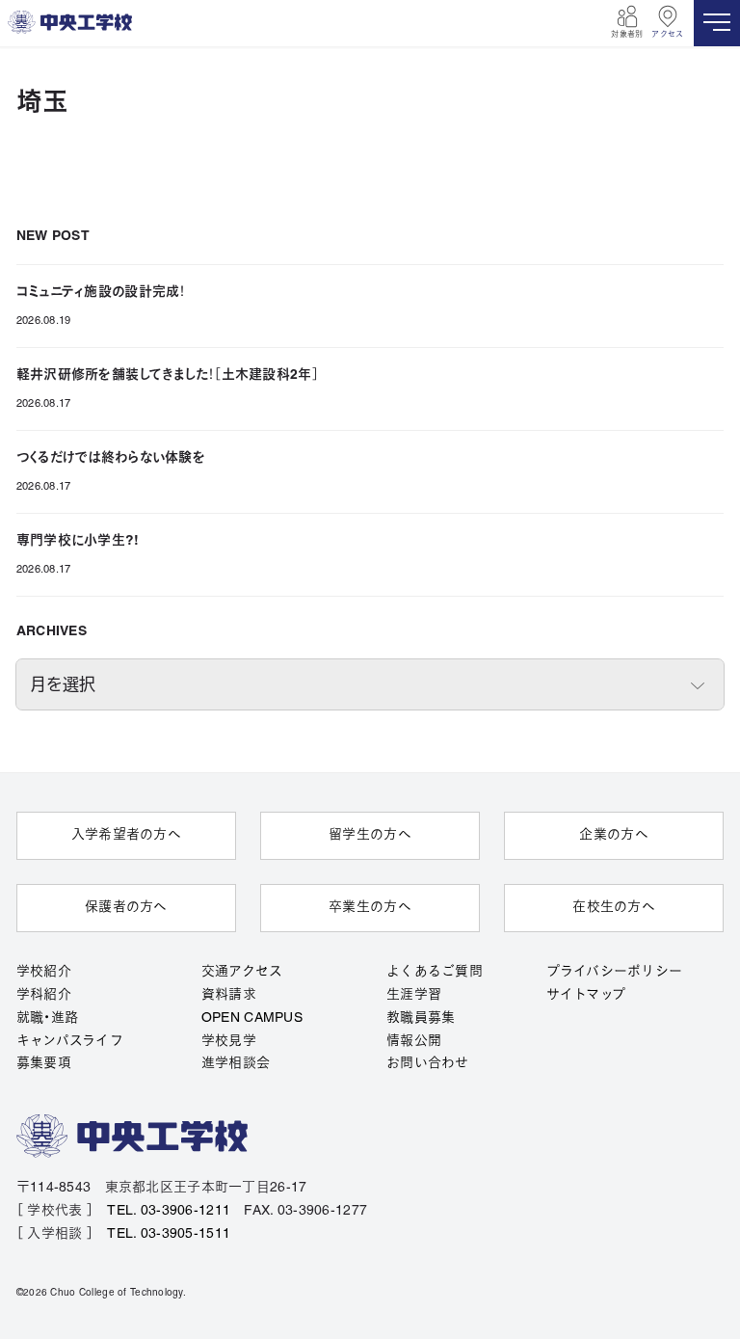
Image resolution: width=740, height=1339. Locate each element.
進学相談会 (235, 1064)
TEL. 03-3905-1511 (168, 1234)
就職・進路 (47, 1018)
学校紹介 (43, 972)
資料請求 (228, 995)
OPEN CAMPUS (252, 1018)
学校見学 (228, 1041)
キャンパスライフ (69, 1041)
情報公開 (413, 1041)
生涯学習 (413, 995)
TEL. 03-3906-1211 (168, 1211)
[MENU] (717, 23)
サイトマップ (586, 995)
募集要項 (43, 1064)
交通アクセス (242, 972)
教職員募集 (420, 1018)
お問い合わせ (427, 1064)
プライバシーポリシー (614, 972)
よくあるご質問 (434, 972)
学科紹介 (43, 995)
